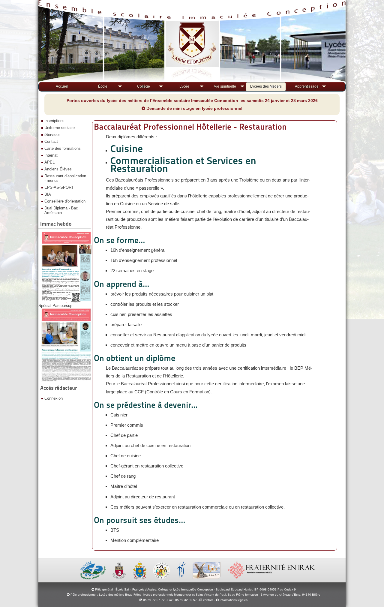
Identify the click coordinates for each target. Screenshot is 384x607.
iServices (52, 134)
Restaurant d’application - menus (65, 178)
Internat (51, 155)
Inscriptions (54, 121)
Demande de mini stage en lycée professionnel (193, 108)
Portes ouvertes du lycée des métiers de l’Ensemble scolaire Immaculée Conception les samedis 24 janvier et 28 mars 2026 (192, 100)
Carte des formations (62, 148)
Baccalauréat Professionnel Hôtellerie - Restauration (190, 127)
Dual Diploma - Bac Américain (61, 210)
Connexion (53, 398)
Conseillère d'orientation (65, 201)
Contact (51, 141)
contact (207, 600)
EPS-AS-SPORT (59, 187)
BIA (47, 194)
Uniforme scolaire (59, 127)
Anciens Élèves (58, 169)
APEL (49, 162)
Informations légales (234, 600)
